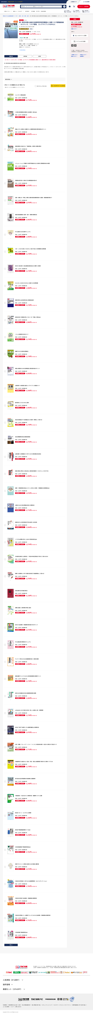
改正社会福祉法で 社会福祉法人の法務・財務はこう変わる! (28, 419)
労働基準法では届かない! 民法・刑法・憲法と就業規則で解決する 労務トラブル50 (34, 761)
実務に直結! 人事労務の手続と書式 (23, 607)
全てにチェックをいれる (41, 86)
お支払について (83, 54)
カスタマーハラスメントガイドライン (62, 1004)
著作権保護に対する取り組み (79, 1004)
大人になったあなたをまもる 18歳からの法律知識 (26, 283)
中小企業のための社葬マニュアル (22, 231)
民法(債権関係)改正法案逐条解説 (22, 436)
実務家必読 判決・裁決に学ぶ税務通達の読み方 (26, 180)
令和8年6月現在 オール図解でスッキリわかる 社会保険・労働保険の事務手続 (32, 915)
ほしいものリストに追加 (80, 35)
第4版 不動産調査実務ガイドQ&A (22, 830)
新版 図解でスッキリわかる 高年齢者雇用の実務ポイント (28, 676)
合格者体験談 (43, 11)
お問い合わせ (18, 1006)
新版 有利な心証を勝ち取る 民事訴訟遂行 (24, 300)
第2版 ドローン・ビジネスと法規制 (23, 812)
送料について (73, 56)
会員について (73, 28)
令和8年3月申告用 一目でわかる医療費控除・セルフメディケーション (31, 881)
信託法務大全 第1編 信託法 (21, 590)
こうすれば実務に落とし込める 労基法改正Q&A (26, 539)
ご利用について (74, 54)
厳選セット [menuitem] (18, 11)
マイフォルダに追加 (80, 41)
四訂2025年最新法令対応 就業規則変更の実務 (25, 693)
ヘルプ (12, 1006)
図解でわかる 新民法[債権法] (21, 351)
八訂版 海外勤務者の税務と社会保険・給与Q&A (26, 112)
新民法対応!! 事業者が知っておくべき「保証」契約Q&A (28, 317)
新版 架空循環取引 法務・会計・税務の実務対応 (26, 214)
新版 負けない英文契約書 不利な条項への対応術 (26, 522)
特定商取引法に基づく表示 (15, 1004)
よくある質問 (6, 1006)
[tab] (75, 19)
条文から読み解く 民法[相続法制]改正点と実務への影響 (28, 266)
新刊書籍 (33, 11)
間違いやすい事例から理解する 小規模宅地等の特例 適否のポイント (30, 129)
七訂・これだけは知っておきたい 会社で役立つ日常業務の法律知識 (30, 249)
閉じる (11, 944)
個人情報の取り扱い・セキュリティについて (42, 1004)
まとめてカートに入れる (59, 85)
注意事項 (81, 56)
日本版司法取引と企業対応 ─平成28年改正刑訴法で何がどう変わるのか (31, 556)
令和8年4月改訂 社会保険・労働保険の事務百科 (26, 898)
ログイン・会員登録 (83, 6)
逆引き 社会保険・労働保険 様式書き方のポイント (26, 624)
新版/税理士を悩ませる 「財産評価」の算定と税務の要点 (28, 146)
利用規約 (5, 1004)
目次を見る (22, 50)
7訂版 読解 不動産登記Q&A (21, 932)
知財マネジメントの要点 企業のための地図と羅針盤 (27, 864)
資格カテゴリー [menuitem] (7, 11)
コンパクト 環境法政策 (20, 95)
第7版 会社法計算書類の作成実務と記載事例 (25, 778)
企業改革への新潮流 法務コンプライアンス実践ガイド (27, 385)
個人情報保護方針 (26, 1004)
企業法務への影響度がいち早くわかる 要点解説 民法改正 (28, 454)
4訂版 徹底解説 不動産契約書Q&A (23, 847)
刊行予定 (38, 11)
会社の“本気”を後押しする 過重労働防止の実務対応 (27, 727)
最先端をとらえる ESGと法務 (22, 402)
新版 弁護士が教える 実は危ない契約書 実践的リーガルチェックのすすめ (31, 471)
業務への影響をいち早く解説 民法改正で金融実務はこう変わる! (29, 573)
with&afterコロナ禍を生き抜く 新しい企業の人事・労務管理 (29, 710)
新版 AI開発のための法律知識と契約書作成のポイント (27, 368)
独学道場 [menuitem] (27, 11)
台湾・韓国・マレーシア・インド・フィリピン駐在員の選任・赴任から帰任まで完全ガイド (36, 744)
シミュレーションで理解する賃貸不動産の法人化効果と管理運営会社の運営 (32, 163)
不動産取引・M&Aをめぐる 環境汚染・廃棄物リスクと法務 (28, 795)
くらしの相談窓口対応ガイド (21, 334)
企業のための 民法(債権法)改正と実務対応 (24, 505)
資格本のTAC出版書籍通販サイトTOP (10, 16)
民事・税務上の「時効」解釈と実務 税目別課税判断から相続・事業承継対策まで (33, 197)
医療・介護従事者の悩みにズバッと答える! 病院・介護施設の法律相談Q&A (32, 488)
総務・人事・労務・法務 (24, 16)
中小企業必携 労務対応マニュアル (23, 642)
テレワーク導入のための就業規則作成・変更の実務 (27, 659)
